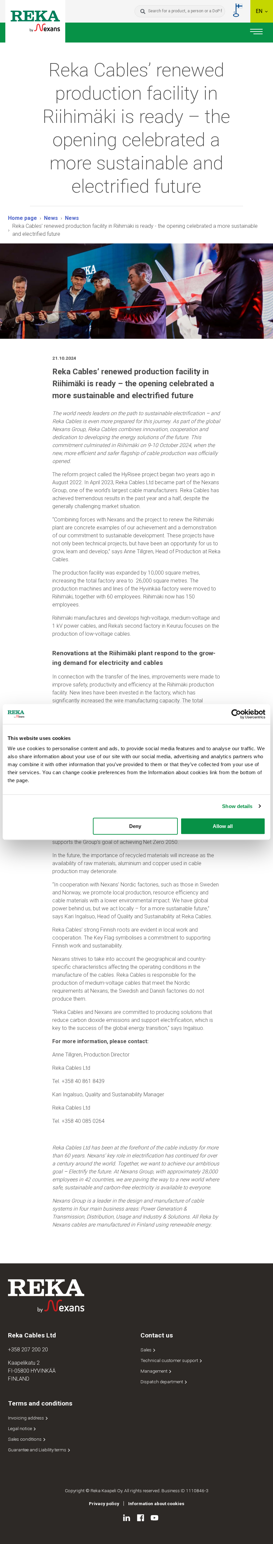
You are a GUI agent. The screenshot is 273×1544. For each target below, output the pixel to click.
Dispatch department (162, 1381)
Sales (146, 1349)
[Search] (142, 11)
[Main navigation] (256, 33)
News (51, 218)
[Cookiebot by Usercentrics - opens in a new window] (236, 714)
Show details (237, 806)
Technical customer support (169, 1360)
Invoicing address (26, 1417)
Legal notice (20, 1428)
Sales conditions (25, 1439)
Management (154, 1371)
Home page (22, 218)
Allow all (223, 826)
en (260, 11)
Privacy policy (104, 1503)
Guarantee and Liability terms (37, 1449)
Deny (135, 826)
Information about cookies (156, 1503)
